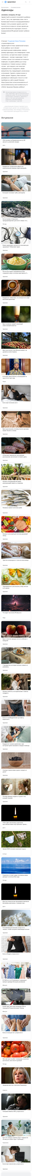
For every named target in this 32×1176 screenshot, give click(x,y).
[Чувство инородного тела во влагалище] (16, 554)
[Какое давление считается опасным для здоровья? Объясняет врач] (16, 239)
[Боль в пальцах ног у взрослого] (16, 1027)
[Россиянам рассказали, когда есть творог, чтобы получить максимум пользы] (16, 922)
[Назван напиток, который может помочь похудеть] (16, 686)
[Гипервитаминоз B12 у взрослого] (16, 1106)
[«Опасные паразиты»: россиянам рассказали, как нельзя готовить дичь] (16, 449)
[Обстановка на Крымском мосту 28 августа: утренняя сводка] (16, 134)
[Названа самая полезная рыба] (16, 502)
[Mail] (6, 2)
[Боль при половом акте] (16, 397)
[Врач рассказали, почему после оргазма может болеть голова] (16, 423)
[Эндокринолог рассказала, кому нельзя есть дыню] (16, 581)
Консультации (5, 7)
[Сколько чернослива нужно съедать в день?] (16, 764)
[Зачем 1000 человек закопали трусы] (16, 843)
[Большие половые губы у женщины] (16, 187)
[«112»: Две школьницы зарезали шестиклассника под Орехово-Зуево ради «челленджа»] (16, 817)
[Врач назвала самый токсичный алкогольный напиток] (16, 318)
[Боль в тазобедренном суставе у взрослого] (16, 712)
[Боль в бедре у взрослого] (16, 948)
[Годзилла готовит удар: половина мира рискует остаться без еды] (16, 869)
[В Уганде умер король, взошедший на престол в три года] (16, 371)
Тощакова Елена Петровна (16, 41)
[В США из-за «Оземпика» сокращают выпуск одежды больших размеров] (16, 974)
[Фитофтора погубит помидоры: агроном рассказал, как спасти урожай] (16, 1053)
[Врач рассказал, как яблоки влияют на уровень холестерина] (16, 344)
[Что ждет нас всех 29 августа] (16, 607)
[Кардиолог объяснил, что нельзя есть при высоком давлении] (16, 292)
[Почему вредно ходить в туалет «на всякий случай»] (16, 791)
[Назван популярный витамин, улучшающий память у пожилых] (16, 476)
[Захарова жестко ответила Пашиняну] (16, 1079)
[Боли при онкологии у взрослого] (16, 1158)
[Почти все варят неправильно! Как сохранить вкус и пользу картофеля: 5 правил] (16, 266)
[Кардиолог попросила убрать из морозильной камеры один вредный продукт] (16, 161)
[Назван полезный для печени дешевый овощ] (16, 528)
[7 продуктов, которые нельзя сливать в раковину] (16, 659)
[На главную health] (11, 2)
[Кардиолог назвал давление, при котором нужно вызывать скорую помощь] (16, 738)
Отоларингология (15, 7)
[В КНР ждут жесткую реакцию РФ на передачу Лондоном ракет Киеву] (16, 1001)
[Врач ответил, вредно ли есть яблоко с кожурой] (16, 633)
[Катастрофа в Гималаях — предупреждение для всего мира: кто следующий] (16, 213)
